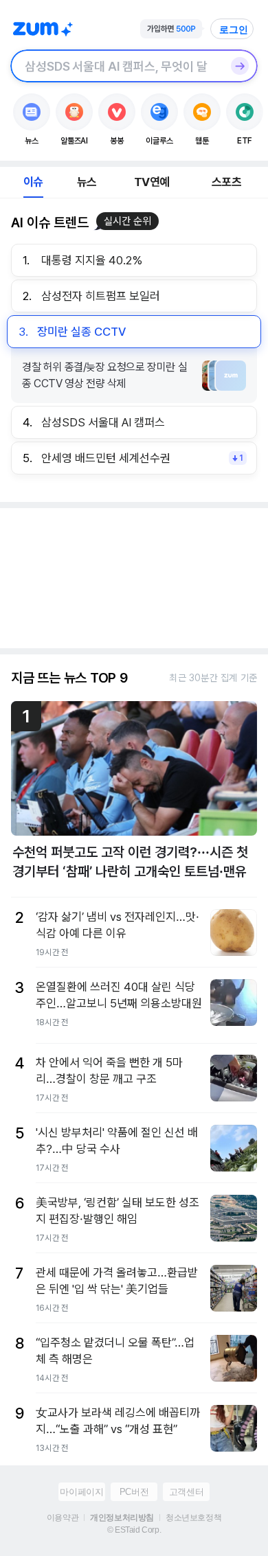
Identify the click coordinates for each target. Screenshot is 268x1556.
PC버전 (134, 1492)
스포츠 (226, 182)
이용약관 (62, 1517)
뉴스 (86, 182)
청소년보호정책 (193, 1517)
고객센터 (186, 1492)
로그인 (233, 29)
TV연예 (151, 182)
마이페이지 (81, 1492)
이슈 (33, 182)
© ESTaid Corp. (134, 1530)
